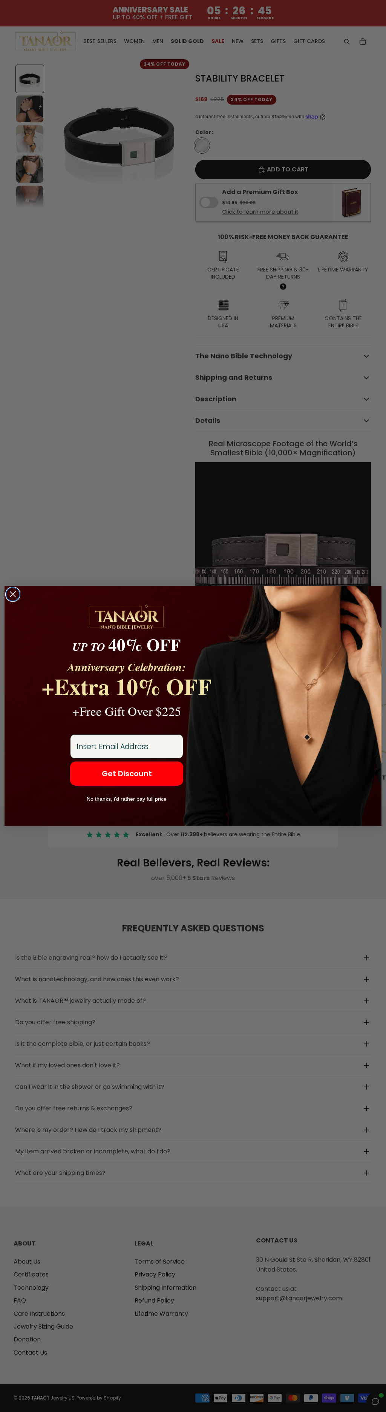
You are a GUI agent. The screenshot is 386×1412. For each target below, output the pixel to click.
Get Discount (127, 773)
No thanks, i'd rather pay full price (127, 799)
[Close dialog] (13, 594)
